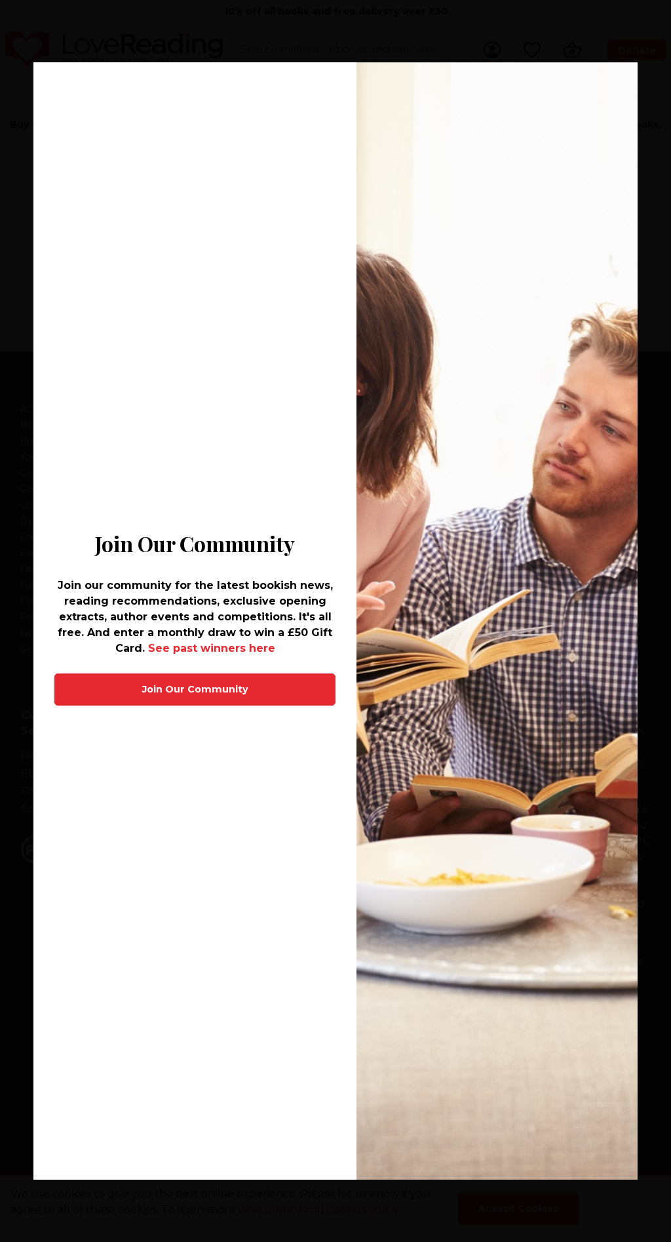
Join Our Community (195, 689)
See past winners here (211, 648)
